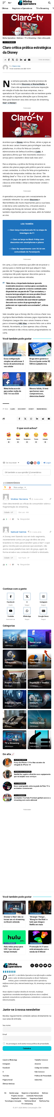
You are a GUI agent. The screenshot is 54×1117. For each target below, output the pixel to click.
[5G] (14, 639)
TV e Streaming (9, 42)
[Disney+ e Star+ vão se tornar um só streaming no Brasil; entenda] (14, 907)
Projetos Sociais (12, 682)
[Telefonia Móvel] (39, 719)
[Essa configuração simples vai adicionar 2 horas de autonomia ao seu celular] (14, 349)
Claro (12, 409)
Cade (38, 151)
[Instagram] (43, 599)
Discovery (34, 199)
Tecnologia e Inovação (13, 355)
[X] (27, 599)
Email (5, 1034)
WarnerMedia (42, 409)
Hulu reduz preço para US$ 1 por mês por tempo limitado (13, 949)
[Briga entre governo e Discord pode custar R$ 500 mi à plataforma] (39, 349)
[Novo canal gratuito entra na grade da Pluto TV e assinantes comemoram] (7, 786)
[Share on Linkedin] (21, 60)
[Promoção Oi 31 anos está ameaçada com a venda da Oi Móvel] (39, 937)
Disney (20, 142)
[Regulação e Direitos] (39, 679)
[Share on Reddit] (25, 60)
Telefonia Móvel (37, 723)
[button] (5, 2)
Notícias (33, 743)
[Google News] (43, 614)
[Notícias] (39, 739)
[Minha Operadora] (27, 2)
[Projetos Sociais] (14, 679)
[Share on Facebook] (9, 60)
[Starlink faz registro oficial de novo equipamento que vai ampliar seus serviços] (7, 774)
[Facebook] (10, 599)
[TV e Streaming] (14, 739)
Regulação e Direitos (37, 355)
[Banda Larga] (39, 639)
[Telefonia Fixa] (14, 719)
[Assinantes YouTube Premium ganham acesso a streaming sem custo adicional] (7, 797)
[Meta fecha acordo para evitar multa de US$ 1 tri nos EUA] (14, 379)
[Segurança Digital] (14, 699)
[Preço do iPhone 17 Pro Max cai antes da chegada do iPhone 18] (7, 762)
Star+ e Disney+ (10, 103)
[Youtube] (10, 614)
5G (6, 642)
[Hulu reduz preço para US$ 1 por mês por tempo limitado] (14, 937)
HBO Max (22, 323)
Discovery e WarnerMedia (33, 84)
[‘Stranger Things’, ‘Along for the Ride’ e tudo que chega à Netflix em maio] (39, 907)
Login (48, 462)
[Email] (29, 60)
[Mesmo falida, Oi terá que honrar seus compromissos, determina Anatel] (39, 379)
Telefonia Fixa (11, 723)
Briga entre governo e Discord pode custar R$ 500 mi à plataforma (39, 361)
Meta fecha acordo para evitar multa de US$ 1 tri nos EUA (12, 391)
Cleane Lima (16, 66)
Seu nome (6, 1025)
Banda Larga (35, 642)
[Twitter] (45, 965)
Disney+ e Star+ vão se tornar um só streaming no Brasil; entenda (14, 919)
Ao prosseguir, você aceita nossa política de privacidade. (27, 1044)
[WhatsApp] (27, 614)
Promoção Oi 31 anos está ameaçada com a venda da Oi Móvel (39, 949)
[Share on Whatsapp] (17, 60)
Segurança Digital (13, 703)
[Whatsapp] (32, 965)
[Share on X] (13, 60)
